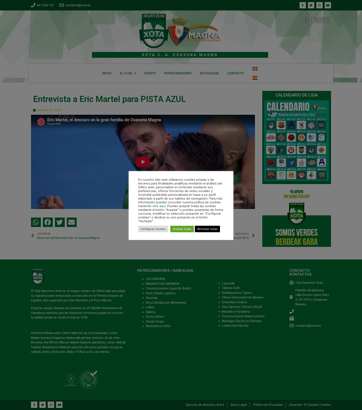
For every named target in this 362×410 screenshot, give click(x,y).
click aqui (158, 206)
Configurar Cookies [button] (153, 229)
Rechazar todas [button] (207, 229)
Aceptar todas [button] (182, 229)
